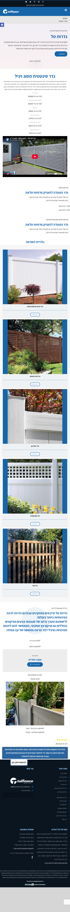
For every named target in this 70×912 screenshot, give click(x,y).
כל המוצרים (63, 805)
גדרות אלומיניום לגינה (25, 871)
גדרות (39, 871)
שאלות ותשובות (62, 808)
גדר (53, 873)
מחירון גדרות (63, 777)
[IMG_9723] (35, 675)
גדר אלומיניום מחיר (42, 877)
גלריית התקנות (62, 781)
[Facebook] (32, 857)
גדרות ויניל (64, 784)
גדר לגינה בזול (8, 871)
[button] (2, 25)
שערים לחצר (50, 877)
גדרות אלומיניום (62, 798)
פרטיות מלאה (63, 187)
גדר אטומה (5, 877)
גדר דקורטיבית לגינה (46, 873)
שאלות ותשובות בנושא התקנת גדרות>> (22, 853)
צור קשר (64, 819)
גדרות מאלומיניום (58, 873)
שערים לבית (38, 875)
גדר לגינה (68, 871)
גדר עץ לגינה (57, 875)
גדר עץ (2, 871)
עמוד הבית (63, 773)
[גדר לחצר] (35, 529)
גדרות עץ (34, 877)
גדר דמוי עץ (50, 875)
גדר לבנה (38, 873)
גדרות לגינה (62, 871)
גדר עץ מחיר (66, 873)
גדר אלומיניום (34, 871)
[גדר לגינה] (35, 250)
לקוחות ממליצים (62, 812)
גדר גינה (63, 875)
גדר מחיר (7, 875)
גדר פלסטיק (31, 875)
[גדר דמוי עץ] (35, 390)
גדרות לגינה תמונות (30, 873)
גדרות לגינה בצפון (15, 875)
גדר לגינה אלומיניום (21, 873)
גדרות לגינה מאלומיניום (10, 873)
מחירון (48, 871)
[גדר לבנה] (35, 460)
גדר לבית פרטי (16, 871)
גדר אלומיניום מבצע (13, 877)
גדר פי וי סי (56, 877)
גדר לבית (44, 871)
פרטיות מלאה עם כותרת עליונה (57, 219)
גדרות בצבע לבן (62, 792)
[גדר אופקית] (35, 320)
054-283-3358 (30, 5)
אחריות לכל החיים (61, 816)
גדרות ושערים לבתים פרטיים (25, 877)
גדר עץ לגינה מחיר (24, 875)
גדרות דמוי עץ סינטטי (61, 788)
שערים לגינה (63, 801)
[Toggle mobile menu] (66, 10)
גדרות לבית (44, 875)
